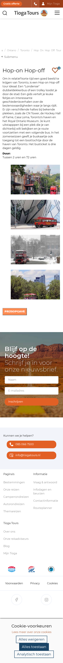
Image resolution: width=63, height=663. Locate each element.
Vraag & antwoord (45, 482)
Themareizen (12, 511)
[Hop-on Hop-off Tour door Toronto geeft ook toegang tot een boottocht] (34, 284)
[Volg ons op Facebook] (16, 599)
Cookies (52, 583)
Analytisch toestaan (34, 654)
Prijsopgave (15, 311)
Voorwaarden (14, 583)
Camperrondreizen (16, 496)
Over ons (9, 531)
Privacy (35, 583)
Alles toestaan (34, 647)
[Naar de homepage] (31, 13)
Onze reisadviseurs (16, 538)
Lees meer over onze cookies (31, 632)
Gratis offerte (11, 3)
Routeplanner (42, 508)
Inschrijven (15, 401)
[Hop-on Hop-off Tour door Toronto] (34, 214)
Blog (6, 546)
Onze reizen (11, 489)
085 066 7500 (24, 444)
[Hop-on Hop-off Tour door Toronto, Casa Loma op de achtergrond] (34, 179)
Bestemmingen (14, 482)
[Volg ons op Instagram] (46, 599)
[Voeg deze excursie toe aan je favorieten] (55, 70)
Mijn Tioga (10, 553)
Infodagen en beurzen (42, 491)
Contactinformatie (45, 500)
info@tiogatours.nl (27, 455)
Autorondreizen (14, 504)
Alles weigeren (32, 639)
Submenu (11, 56)
